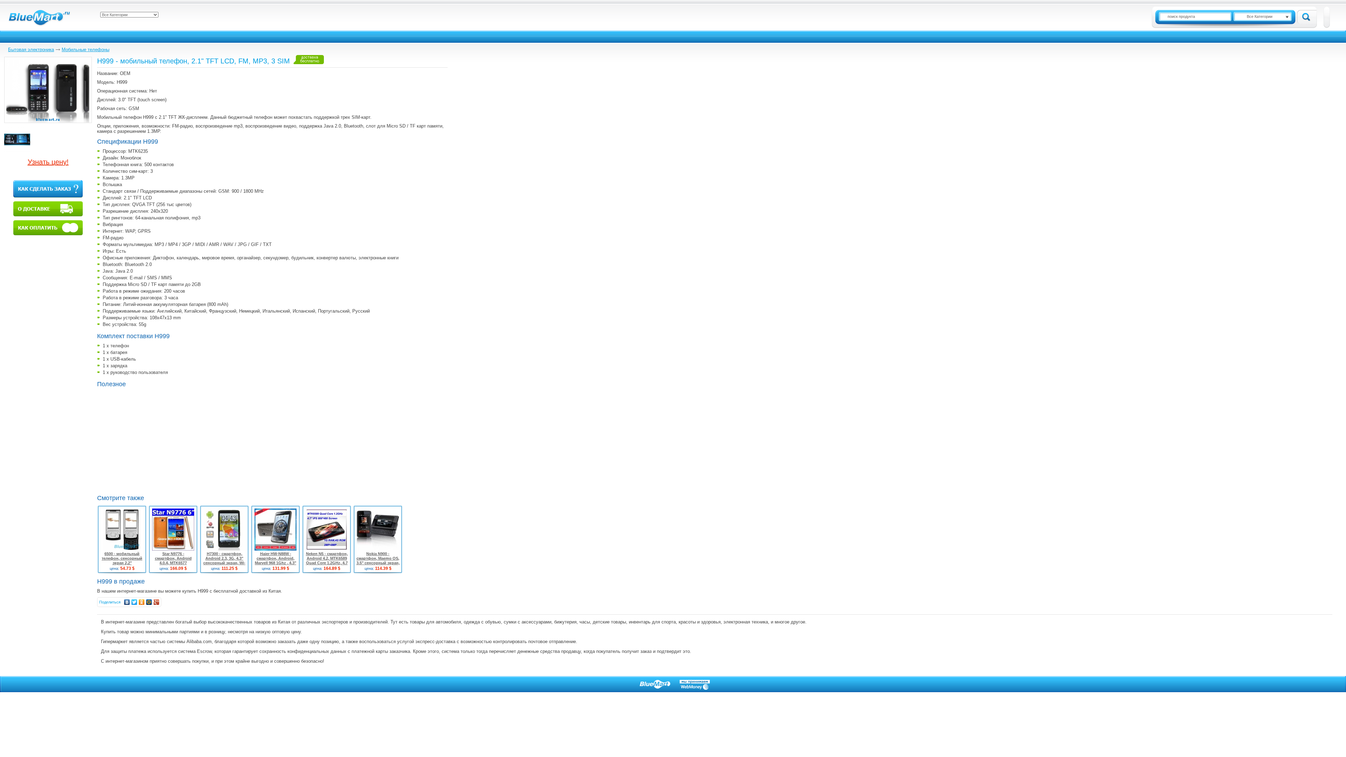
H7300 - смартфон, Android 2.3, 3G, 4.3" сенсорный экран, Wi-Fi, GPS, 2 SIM (224, 561)
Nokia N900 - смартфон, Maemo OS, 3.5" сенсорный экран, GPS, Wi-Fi (378, 561)
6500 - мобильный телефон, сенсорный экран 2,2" (122, 558)
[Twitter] (134, 602)
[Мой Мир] (149, 602)
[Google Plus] (156, 602)
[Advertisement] (156, 440)
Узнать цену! (48, 162)
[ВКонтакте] (127, 602)
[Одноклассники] (141, 602)
